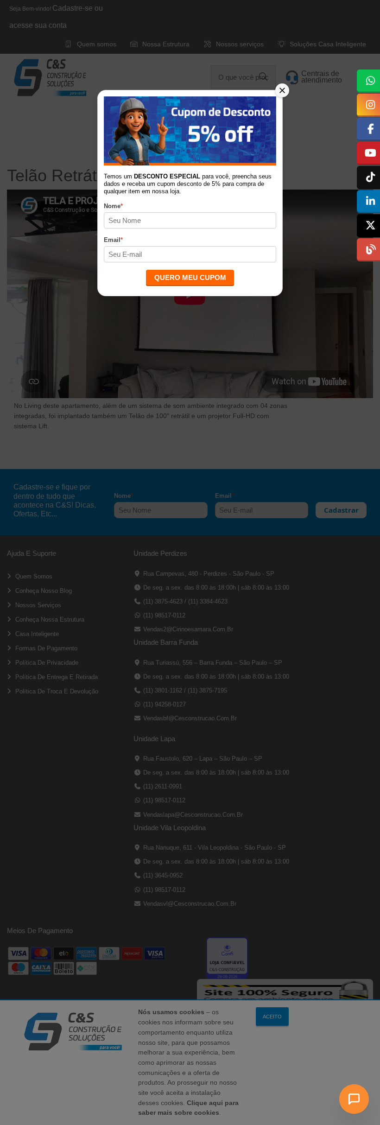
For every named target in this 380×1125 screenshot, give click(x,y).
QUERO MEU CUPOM (190, 277)
